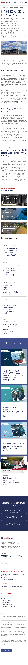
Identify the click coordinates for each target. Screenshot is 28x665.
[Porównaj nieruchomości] (20, 2)
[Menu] (26, 2)
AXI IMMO (3, 7)
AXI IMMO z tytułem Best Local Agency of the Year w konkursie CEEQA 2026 (10, 252)
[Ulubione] (17, 2)
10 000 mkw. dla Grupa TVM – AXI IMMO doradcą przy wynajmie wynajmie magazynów (10, 289)
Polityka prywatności (6, 600)
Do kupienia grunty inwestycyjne (8, 579)
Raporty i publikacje (5, 387)
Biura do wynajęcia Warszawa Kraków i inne (14, 511)
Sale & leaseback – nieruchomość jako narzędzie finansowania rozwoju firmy (12, 481)
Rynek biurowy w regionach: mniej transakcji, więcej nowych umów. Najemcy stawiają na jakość (14, 411)
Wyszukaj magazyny (9, 202)
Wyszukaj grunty (9, 230)
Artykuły (7, 7)
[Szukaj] (15, 2)
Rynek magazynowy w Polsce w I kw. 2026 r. (11, 586)
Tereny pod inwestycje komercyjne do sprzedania (14, 524)
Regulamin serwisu (5, 602)
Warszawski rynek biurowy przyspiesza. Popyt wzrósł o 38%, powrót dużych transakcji (14, 447)
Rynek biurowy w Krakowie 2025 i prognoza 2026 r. (13, 590)
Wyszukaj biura (8, 216)
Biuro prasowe (14, 245)
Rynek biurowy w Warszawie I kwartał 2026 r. (11, 588)
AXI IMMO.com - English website (8, 606)
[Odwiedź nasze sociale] (2, 563)
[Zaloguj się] (22, 2)
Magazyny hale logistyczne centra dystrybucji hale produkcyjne (14, 518)
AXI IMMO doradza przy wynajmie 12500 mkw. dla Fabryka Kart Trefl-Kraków (10, 309)
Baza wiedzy (4, 458)
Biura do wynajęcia (5, 577)
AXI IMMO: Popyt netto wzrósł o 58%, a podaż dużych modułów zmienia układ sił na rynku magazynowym (13, 375)
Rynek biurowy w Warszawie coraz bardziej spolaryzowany (9, 271)
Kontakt (3, 598)
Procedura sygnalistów (6, 604)
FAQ (2, 596)
